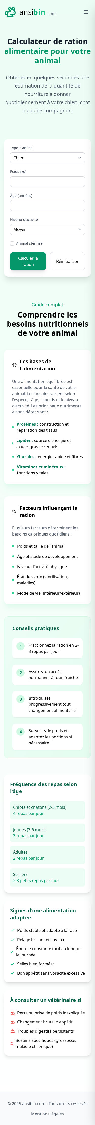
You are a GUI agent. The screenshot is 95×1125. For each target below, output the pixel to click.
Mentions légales (47, 1114)
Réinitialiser (67, 261)
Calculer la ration (28, 261)
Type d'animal (22, 147)
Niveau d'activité (24, 219)
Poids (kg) (18, 171)
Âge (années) (21, 195)
